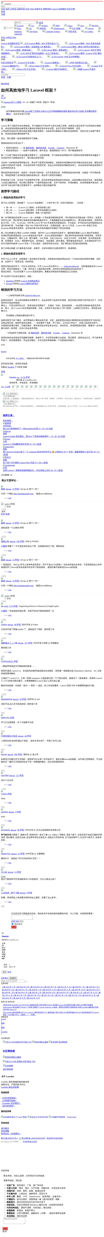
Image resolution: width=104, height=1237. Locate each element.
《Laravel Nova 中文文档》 (70, 66)
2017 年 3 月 (47, 995)
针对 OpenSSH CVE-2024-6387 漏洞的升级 (21, 1005)
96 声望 (20, 830)
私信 (9, 972)
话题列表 (21, 9)
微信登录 (5, 84)
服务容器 (30, 148)
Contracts (60, 148)
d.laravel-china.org (71, 266)
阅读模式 (13, 978)
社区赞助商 (9, 1051)
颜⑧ (3, 489)
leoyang (9, 284)
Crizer (3, 794)
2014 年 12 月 (33, 998)
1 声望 (11, 718)
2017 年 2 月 (61, 995)
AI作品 (13, 9)
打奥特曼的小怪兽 (9, 736)
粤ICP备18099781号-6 (9, 1138)
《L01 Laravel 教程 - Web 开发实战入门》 (41, 43)
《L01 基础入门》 (9, 404)
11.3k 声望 (25, 377)
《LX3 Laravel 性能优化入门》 (29, 57)
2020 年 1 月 (35, 990)
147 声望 (28, 643)
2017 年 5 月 (33, 995)
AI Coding (88, 31)
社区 (3, 9)
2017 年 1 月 (74, 995)
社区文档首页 (7, 63)
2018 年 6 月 (62, 993)
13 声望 (17, 872)
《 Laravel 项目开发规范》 (56, 69)
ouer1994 (5, 775)
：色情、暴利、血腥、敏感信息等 (26, 1191)
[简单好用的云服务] (40, 1042)
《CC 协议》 (20, 358)
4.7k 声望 (13, 606)
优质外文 (38, 9)
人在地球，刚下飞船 (10, 893)
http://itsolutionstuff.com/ (24, 494)
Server (91, 28)
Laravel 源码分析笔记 (29, 284)
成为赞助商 (62, 1042)
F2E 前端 (76, 28)
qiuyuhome (5, 830)
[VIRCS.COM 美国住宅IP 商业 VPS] (17, 1042)
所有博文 (5, 978)
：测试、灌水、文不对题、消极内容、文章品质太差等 (36, 1188)
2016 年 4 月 (19, 998)
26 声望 (23, 699)
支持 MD (15, 921)
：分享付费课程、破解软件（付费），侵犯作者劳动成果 (36, 1213)
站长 (18, 377)
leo (2, 606)
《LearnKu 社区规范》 (11, 1103)
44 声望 (27, 736)
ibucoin (4, 754)
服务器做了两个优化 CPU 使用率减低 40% (62, 1012)
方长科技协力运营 (30, 1142)
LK (30, 28)
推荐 (3, 1024)
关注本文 (18, 924)
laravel (3, 351)
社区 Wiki (29, 9)
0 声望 (18, 812)
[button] (26, 981)
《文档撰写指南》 (9, 1101)
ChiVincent (5, 661)
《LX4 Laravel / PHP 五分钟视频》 (65, 57)
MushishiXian (6, 699)
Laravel (20, 26)
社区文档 (71, 9)
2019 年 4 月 (48, 993)
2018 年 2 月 (76, 993)
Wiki (14, 37)
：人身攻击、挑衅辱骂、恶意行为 (27, 1194)
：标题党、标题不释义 (21, 1210)
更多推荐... (8, 421)
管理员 (6, 606)
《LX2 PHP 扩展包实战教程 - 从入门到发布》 (39, 53)
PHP (57, 26)
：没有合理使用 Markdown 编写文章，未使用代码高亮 (35, 1205)
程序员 (42, 28)
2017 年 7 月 (20, 995)
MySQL (95, 26)
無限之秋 (5, 541)
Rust (19, 28)
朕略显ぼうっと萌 (9, 643)
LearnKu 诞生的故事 (12, 1012)
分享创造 (7, 426)
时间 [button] (3, 514)
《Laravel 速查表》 (52, 63)
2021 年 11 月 (64, 987)
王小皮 (4, 872)
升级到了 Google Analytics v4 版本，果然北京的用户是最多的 (52, 1007)
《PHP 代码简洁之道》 (78, 63)
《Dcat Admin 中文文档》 (39, 66)
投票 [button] (8, 514)
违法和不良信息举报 (55, 1138)
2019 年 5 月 (35, 993)
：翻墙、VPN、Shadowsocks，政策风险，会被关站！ (35, 1196)
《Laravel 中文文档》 (26, 63)
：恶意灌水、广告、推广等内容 (25, 1185)
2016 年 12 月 (88, 995)
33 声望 (15, 489)
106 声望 (20, 541)
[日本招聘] (53, 1042)
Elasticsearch (59, 28)
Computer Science (53, 31)
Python (44, 26)
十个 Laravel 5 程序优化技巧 (33, 1012)
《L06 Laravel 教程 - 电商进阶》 (54, 50)
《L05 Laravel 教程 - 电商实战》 (18, 50)
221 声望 (14, 661)
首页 (41, 23)
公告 (5, 441)
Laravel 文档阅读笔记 (30, 281)
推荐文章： (9, 415)
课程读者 (9, 489)
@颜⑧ (4, 546)
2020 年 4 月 (92, 987)
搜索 (3, 1029)
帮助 (22, 921)
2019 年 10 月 (78, 990)
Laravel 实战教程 (59, 9)
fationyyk (5, 717)
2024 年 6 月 (22, 987)
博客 (5, 434)
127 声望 (19, 775)
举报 (4, 509)
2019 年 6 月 (21, 993)
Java (82, 26)
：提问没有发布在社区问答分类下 (26, 1202)
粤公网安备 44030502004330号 (33, 1138)
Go (32, 26)
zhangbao (10, 281)
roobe (7, 504)
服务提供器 (41, 148)
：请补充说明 (17, 1216)
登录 (3, 12)
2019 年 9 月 (92, 990)
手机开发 (72, 31)
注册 (3, 14)
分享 (5, 468)
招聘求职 (47, 9)
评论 (9, 498)
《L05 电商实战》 (9, 396)
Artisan (4, 624)
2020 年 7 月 (78, 987)
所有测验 (5, 1131)
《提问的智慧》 (8, 1106)
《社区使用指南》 (9, 1098)
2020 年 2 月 (21, 990)
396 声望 (18, 754)
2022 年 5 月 (50, 987)
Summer (11, 367)
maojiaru (4, 812)
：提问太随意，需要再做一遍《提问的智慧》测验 (33, 1199)
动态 (8, 9)
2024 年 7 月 (9, 987)
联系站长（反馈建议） (11, 1134)
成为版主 (5, 1128)
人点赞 (5, 387)
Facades (51, 148)
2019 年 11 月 (63, 990)
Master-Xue (6, 854)
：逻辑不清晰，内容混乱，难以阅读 (29, 1208)
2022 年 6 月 (36, 987)
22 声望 (21, 854)
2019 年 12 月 (49, 990)
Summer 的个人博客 (12, 102)
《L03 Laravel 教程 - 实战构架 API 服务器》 (32, 47)
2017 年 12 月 (90, 993)
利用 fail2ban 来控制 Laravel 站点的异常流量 (57, 1005)
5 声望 (9, 794)
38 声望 (17, 625)
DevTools (33, 31)
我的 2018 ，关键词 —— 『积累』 (22, 1015)
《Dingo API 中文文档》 (26, 69)
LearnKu (4, 1033)
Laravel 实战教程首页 (10, 43)
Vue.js (70, 26)
